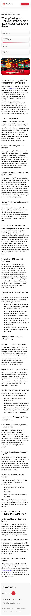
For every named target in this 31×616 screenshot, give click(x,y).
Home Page (6, 599)
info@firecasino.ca (9, 603)
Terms (15, 611)
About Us (5, 611)
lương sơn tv (12, 88)
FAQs (20, 599)
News (6, 13)
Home (2, 13)
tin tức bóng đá (6, 570)
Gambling (11, 13)
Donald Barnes (6, 33)
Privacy (10, 611)
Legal (19, 611)
